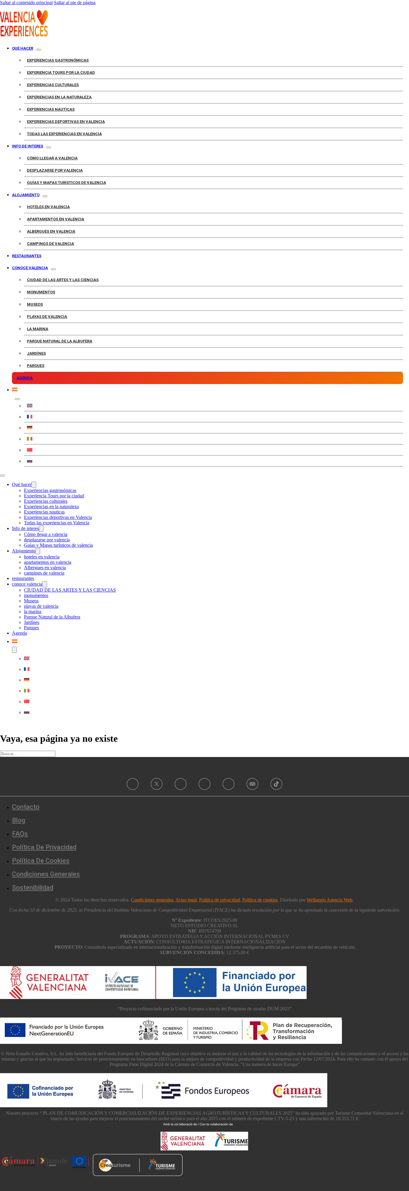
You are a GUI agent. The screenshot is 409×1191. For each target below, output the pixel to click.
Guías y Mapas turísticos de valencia (66, 182)
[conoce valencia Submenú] (53, 269)
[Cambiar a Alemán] (213, 427)
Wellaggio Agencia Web (329, 899)
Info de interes (27, 146)
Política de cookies (40, 860)
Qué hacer (22, 48)
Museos (35, 304)
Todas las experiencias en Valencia (64, 134)
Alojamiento (26, 195)
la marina (37, 329)
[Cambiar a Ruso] (213, 461)
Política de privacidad (44, 847)
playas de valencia (47, 316)
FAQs (20, 833)
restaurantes (26, 256)
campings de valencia (50, 243)
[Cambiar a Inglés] (213, 405)
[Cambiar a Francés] (213, 416)
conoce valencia (30, 268)
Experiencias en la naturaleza (59, 97)
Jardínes (36, 353)
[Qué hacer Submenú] (38, 50)
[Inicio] (24, 34)
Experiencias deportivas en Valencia (66, 121)
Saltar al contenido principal (26, 2)
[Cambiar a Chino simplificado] (213, 449)
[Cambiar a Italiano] (213, 438)
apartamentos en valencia (55, 219)
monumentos (41, 292)
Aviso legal (186, 899)
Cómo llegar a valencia (52, 158)
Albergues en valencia (51, 231)
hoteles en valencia (48, 207)
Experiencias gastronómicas (58, 60)
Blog (18, 820)
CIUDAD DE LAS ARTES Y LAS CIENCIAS (63, 280)
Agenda (24, 378)
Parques (35, 365)
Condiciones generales (152, 899)
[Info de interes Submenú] (48, 147)
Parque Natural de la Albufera (59, 341)
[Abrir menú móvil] (2, 475)
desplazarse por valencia (55, 170)
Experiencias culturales (53, 85)
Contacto (26, 807)
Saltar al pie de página (75, 2)
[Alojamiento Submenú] (45, 196)
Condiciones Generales (46, 874)
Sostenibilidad (32, 887)
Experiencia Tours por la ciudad (61, 72)
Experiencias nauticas (51, 109)
